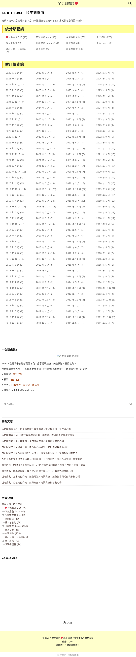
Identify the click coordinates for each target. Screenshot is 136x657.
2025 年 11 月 (43, 84)
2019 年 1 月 (103, 201)
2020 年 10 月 (73, 172)
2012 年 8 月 (43, 305)
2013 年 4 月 (103, 294)
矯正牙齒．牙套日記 (16, 49)
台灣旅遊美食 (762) (15, 515)
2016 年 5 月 (103, 247)
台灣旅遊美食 (73, 37)
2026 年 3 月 (43, 78)
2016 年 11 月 (43, 241)
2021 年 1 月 (103, 166)
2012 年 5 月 (12, 311)
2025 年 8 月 (12, 90)
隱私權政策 (73, 655)
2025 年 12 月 (13, 84)
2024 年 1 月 (103, 113)
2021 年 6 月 (73, 160)
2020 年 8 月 (12, 177)
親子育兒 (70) (12, 540)
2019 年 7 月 (43, 195)
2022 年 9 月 (103, 137)
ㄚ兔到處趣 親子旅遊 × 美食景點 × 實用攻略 (72, 638)
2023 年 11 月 (43, 119)
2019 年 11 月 (43, 189)
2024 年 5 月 (103, 108)
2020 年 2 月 (73, 183)
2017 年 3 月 (43, 236)
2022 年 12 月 (13, 137)
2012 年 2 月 (103, 311)
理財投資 (70, 43)
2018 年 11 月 (43, 206)
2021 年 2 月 (73, 166)
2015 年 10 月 (73, 259)
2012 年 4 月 (43, 311)
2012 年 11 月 (73, 300)
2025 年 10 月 (73, 84)
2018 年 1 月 (103, 218)
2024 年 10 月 (73, 102)
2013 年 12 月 (43, 288)
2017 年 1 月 (103, 236)
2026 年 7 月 (43, 73)
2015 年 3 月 (43, 270)
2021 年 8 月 (12, 160)
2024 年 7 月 (43, 108)
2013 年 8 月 (43, 294)
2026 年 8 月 (12, 73)
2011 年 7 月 (43, 323)
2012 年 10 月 (103, 300)
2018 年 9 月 (103, 206)
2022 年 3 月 (43, 148)
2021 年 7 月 (43, 160)
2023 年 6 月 (73, 125)
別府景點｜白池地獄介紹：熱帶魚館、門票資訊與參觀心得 (32, 482)
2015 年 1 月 (103, 270)
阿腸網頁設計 (73, 645)
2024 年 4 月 (12, 113)
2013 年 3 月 (12, 300)
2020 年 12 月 (13, 172)
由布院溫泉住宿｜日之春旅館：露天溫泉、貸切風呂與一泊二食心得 (36, 429)
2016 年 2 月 (73, 253)
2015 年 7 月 (43, 265)
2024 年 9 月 (103, 102)
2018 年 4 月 (12, 218)
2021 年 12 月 (13, 154)
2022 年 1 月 (103, 148)
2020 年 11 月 (43, 172)
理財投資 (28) (12, 530)
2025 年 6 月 (73, 90)
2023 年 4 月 (12, 131)
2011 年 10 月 (103, 317)
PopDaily (16, 385)
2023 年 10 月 (73, 119)
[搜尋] (130, 404)
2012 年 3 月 (73, 311)
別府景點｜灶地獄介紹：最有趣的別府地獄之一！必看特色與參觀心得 (37, 471)
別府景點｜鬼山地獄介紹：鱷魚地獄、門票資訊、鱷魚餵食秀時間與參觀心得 (41, 476)
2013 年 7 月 (73, 294)
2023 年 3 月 (43, 131)
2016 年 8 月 (12, 247)
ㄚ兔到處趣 (66, 3)
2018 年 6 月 (73, 212)
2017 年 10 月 (73, 224)
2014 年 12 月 (13, 276)
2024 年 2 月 (73, 113)
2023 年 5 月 (103, 125)
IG (17, 379)
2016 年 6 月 (73, 247)
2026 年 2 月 (73, 78)
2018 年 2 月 (73, 218)
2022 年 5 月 (103, 142)
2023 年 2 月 (73, 131)
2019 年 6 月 (73, 195)
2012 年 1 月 (12, 317)
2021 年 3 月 (43, 166)
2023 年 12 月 (13, 119)
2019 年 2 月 (73, 201)
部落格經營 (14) (13, 544)
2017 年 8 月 (12, 230)
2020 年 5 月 (103, 177)
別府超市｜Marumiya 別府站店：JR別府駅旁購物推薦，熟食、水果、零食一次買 (43, 465)
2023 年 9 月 (103, 119)
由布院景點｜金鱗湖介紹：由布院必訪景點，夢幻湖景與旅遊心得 (35, 447)
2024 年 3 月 (43, 113)
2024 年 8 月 (12, 108)
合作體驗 (101, 37)
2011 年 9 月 (12, 323)
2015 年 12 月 (13, 259)
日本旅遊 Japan (44, 43)
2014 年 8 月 (103, 276)
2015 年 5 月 (103, 265)
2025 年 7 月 (43, 90)
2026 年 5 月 (103, 73)
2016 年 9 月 (103, 241)
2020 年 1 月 (103, 183)
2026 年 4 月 (12, 78)
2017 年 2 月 (73, 236)
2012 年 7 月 (73, 305)
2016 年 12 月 (13, 241)
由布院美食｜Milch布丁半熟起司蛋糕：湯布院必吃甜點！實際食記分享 (38, 435)
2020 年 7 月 (43, 177)
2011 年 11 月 (73, 317)
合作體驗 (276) (12, 519)
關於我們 (61, 655)
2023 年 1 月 (103, 131)
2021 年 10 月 (73, 154)
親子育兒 (40, 49)
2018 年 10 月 (73, 206)
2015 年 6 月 (73, 265)
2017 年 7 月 (43, 230)
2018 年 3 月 (43, 218)
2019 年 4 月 (12, 201)
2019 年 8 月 (12, 195)
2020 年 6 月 (73, 177)
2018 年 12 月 (13, 206)
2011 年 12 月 (43, 317)
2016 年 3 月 (43, 253)
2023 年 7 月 (43, 125)
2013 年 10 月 (103, 288)
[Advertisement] (68, 585)
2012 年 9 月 (12, 305)
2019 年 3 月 (43, 201)
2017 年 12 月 (13, 224)
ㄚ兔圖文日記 (15, 37)
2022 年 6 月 (73, 142)
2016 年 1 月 (103, 253)
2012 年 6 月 (103, 305)
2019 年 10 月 (73, 189)
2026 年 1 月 (103, 78)
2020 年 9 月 (103, 172)
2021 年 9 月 (103, 154)
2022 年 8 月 (12, 142)
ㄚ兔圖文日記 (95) (16, 507)
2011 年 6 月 (73, 323)
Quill (71, 641)
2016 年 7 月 (43, 247)
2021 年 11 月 (43, 154)
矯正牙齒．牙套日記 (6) (17, 537)
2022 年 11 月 (43, 137)
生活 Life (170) (13, 533)
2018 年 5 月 (103, 212)
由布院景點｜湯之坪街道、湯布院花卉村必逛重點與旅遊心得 (33, 441)
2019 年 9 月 (103, 189)
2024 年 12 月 (13, 102)
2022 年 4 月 (12, 148)
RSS (70, 622)
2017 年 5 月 (103, 230)
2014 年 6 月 (43, 282)
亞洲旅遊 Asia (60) (15, 511)
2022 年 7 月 (43, 142)
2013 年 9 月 (12, 294)
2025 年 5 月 (103, 90)
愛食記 (26, 385)
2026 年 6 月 (73, 73)
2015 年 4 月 (12, 270)
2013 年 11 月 (73, 288)
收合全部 (18, 504)
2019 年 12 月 (13, 189)
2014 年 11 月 (43, 276)
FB (12, 379)
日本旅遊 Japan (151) (16, 526)
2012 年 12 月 (43, 300)
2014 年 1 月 (12, 288)
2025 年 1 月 (103, 96)
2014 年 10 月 (73, 276)
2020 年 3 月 (43, 183)
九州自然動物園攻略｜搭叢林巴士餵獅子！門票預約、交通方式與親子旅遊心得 (42, 459)
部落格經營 (72, 49)
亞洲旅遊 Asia (43, 37)
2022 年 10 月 (73, 137)
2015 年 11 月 (43, 259)
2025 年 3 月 (43, 96)
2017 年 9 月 (103, 224)
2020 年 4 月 (12, 183)
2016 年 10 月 (73, 241)
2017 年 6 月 (73, 230)
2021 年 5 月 (103, 160)
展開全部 (6, 504)
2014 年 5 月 (73, 282)
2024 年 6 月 (73, 108)
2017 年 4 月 (12, 236)
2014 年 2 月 (103, 282)
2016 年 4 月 (12, 253)
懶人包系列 (11, 43)
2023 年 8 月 (12, 125)
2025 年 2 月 (73, 96)
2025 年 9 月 (103, 84)
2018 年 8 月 (12, 212)
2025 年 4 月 (12, 96)
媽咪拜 (35, 385)
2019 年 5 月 (103, 195)
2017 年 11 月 (43, 224)
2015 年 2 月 (73, 270)
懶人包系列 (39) (13, 522)
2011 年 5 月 (103, 323)
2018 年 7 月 (43, 212)
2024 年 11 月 (43, 102)
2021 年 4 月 (12, 166)
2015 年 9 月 (103, 259)
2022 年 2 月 (73, 148)
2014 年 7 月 (12, 282)
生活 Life (101, 43)
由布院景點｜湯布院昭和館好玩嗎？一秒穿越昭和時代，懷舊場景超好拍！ (40, 453)
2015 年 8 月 (12, 265)
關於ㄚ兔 (17, 374)
